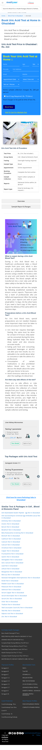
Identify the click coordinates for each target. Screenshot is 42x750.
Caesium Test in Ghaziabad (11, 542)
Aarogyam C (5, 674)
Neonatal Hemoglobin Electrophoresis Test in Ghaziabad (21, 578)
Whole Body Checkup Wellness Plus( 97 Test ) (14, 646)
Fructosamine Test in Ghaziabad (12, 554)
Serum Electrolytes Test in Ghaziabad (14, 596)
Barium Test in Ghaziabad (10, 527)
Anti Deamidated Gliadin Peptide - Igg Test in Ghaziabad (21, 513)
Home (3, 16)
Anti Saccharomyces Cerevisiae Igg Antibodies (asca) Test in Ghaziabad (21, 517)
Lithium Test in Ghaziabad (10, 569)
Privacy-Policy (38, 734)
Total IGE (25, 671)
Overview (21, 201)
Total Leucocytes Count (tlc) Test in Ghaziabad (17, 608)
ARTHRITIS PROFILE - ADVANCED (28, 694)
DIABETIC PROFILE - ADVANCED (31, 690)
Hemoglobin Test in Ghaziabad (12, 560)
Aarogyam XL (5, 694)
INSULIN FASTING (28, 677)
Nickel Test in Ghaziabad (10, 581)
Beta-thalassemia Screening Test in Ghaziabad (17, 533)
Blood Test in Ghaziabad (15, 16)
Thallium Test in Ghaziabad (11, 604)
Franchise (27, 733)
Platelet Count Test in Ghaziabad (13, 584)
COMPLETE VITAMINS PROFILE (31, 707)
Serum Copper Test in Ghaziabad (13, 593)
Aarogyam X (5, 690)
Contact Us (33, 734)
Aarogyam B (5, 671)
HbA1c (24, 668)
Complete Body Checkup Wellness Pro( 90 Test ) (15, 643)
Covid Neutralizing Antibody (9, 717)
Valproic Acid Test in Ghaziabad (12, 613)
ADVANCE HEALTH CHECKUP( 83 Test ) (13, 639)
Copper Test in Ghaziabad (10, 551)
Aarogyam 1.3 (5, 681)
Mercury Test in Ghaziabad (11, 575)
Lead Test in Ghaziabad (9, 566)
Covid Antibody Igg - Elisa (9, 704)
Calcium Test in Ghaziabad (11, 545)
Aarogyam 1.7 (5, 687)
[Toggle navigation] (2, 3)
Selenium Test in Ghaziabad (11, 590)
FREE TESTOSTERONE (29, 681)
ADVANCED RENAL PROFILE (30, 687)
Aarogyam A (5, 668)
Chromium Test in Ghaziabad (11, 548)
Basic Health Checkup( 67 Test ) (10, 633)
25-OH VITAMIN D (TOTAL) (30, 684)
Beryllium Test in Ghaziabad (11, 530)
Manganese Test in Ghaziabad (12, 572)
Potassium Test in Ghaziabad (11, 587)
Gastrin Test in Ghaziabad (10, 557)
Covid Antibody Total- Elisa (9, 707)
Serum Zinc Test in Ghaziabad (12, 599)
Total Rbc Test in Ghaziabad (11, 611)
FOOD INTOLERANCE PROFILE (31, 704)
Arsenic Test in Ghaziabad (10, 524)
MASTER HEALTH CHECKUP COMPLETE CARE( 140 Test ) (18, 659)
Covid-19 (4, 710)
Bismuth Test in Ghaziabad (11, 536)
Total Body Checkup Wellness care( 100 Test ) (14, 649)
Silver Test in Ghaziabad (10, 602)
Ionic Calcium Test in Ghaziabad (12, 563)
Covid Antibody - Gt (7, 713)
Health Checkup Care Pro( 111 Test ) (12, 652)
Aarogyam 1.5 (5, 684)
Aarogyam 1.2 (5, 677)
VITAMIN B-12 (26, 674)
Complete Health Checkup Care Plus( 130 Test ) (15, 655)
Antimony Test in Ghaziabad (11, 521)
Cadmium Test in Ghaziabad (11, 539)
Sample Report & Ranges (21, 207)
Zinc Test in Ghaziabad (9, 616)
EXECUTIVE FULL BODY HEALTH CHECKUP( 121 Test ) (17, 636)
